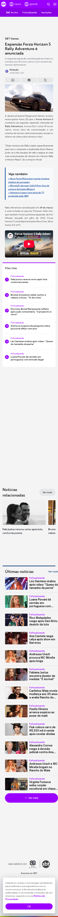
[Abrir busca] (48, 4)
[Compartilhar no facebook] (29, 80)
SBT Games (12, 38)
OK (29, 906)
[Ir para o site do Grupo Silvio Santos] (24, 864)
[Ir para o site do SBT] (46, 864)
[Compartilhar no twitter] (45, 80)
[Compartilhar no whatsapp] (13, 80)
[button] (24, 520)
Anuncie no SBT (29, 873)
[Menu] (55, 4)
